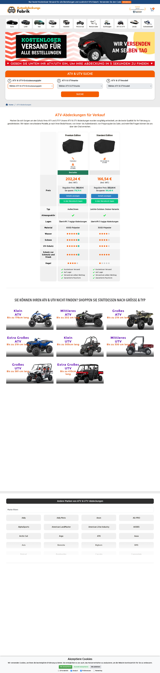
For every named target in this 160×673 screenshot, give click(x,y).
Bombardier (61, 554)
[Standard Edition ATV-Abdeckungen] (104, 146)
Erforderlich (64, 670)
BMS (136, 545)
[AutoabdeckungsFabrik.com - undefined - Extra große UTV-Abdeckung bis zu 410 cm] (80, 372)
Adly (24, 518)
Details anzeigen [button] (73, 196)
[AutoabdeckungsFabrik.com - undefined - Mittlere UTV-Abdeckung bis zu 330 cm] (130, 345)
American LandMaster (61, 527)
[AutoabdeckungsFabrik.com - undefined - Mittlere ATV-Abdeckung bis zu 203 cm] (80, 318)
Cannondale (136, 554)
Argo (61, 536)
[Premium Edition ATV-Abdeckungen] (73, 146)
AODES (136, 527)
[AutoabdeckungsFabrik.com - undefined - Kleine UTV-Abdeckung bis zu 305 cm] (80, 345)
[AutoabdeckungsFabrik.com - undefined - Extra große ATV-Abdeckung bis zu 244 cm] (30, 345)
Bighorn (98, 545)
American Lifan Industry (98, 527)
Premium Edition (73, 135)
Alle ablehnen (95, 667)
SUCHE (80, 94)
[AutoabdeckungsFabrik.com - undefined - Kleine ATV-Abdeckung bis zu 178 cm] (30, 318)
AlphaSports (23, 527)
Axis (24, 545)
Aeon (99, 518)
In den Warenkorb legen (73, 201)
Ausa (136, 536)
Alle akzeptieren (65, 667)
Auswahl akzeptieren (81, 667)
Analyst (75, 670)
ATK (99, 536)
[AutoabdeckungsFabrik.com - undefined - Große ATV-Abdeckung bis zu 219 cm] (130, 318)
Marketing (98, 670)
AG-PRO (136, 518)
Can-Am (98, 554)
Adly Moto (61, 518)
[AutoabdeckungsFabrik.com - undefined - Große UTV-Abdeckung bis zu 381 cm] (30, 372)
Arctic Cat (23, 536)
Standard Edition (105, 135)
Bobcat (23, 554)
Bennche (61, 545)
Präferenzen (86, 670)
